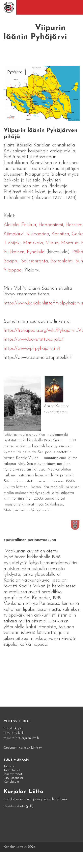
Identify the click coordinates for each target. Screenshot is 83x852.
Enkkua (28, 225)
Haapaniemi (50, 225)
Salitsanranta (34, 261)
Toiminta (9, 766)
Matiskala (33, 243)
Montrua (70, 243)
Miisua (52, 243)
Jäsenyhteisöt (13, 774)
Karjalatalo (11, 781)
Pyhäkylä (36, 252)
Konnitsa (60, 234)
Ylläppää (13, 270)
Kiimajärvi (14, 234)
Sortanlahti (61, 261)
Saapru (11, 261)
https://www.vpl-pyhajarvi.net (32, 348)
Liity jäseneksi (13, 778)
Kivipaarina (37, 234)
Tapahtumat (12, 770)
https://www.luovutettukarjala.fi (34, 339)
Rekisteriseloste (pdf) (18, 806)
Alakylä (11, 225)
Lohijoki (13, 243)
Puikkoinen (14, 252)
